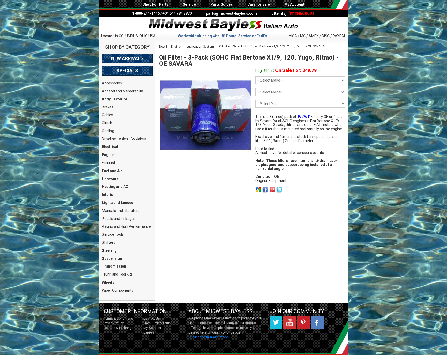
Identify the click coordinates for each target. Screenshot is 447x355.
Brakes (107, 107)
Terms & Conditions (118, 318)
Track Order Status (157, 323)
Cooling (108, 131)
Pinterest (303, 322)
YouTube (289, 322)
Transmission (114, 266)
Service (189, 4)
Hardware (110, 179)
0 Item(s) (293, 13)
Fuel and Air (112, 171)
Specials (127, 70)
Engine (108, 155)
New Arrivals (127, 58)
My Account (294, 4)
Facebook (317, 322)
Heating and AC (115, 186)
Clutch (107, 123)
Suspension (112, 258)
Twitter (276, 322)
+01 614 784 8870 (177, 13)
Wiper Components (117, 290)
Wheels (108, 282)
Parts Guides (221, 4)
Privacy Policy (114, 323)
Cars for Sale (258, 4)
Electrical (110, 147)
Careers (149, 332)
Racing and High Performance (126, 226)
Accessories (112, 83)
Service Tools (113, 234)
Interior (108, 195)
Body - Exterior (115, 99)
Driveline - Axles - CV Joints (124, 139)
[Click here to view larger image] (205, 115)
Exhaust (108, 163)
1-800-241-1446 (146, 13)
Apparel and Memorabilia (122, 91)
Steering (109, 250)
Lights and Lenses (117, 203)
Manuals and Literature (121, 211)
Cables (107, 115)
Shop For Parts (155, 4)
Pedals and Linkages (118, 219)
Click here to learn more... (209, 337)
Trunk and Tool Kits (117, 274)
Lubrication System (200, 46)
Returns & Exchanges (119, 328)
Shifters (108, 242)
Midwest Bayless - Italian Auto (223, 25)
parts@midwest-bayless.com (231, 13)
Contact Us (151, 318)
